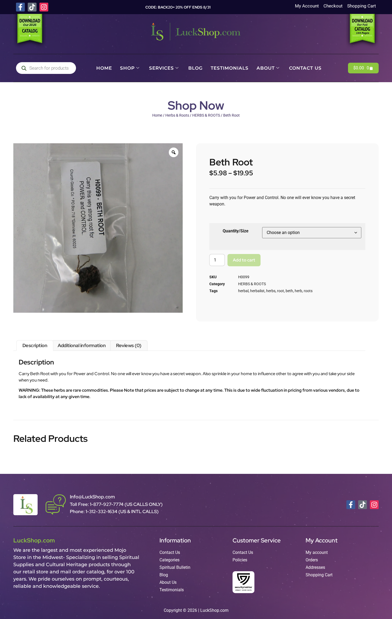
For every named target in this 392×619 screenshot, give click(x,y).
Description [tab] (34, 345)
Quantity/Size (236, 230)
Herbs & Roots (177, 115)
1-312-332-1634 (102, 511)
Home (104, 68)
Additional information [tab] (82, 345)
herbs (270, 291)
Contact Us (305, 68)
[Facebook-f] (20, 7)
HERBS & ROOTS (206, 115)
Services (161, 68)
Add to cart (244, 260)
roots (308, 291)
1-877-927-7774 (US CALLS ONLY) (126, 504)
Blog (195, 68)
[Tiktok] (32, 7)
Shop (127, 68)
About (266, 68)
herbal (243, 291)
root (280, 291)
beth (289, 291)
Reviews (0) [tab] (128, 345)
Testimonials (230, 68)
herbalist (257, 291)
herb (298, 291)
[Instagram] (43, 7)
